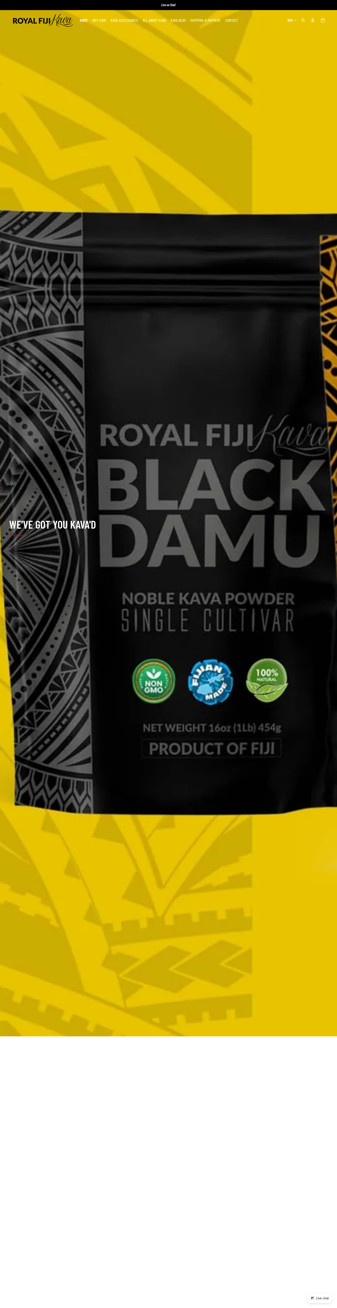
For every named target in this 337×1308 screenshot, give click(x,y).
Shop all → (18, 535)
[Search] (303, 20)
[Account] (313, 20)
